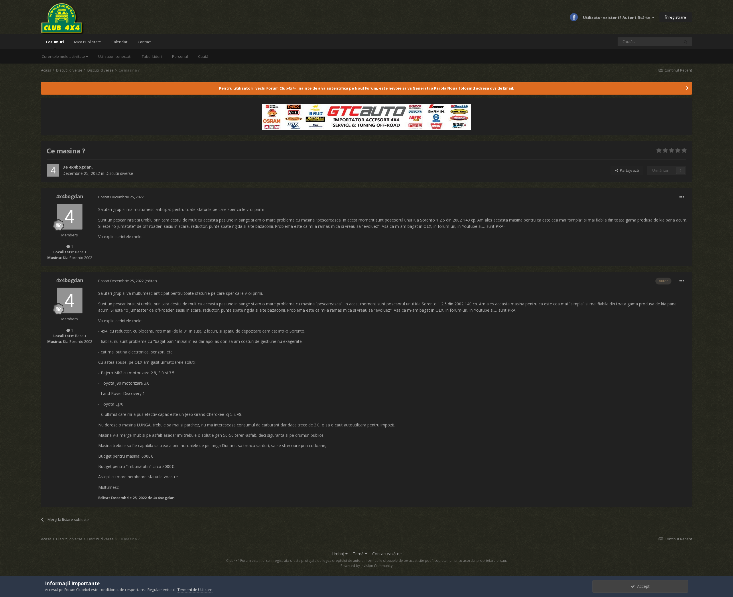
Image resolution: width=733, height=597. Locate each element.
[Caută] (685, 41)
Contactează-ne (387, 553)
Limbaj (338, 553)
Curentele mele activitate (64, 56)
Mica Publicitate (87, 41)
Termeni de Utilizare (195, 589)
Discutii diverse (119, 173)
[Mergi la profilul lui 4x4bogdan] (53, 170)
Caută (203, 56)
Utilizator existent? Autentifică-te (617, 17)
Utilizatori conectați (114, 56)
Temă (359, 553)
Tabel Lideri (152, 56)
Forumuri (55, 41)
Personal (180, 56)
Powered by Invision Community (366, 565)
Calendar (119, 41)
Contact (144, 41)
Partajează (628, 170)
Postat (121, 196)
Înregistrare (675, 17)
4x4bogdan (80, 167)
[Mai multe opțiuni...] (681, 197)
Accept (642, 586)
